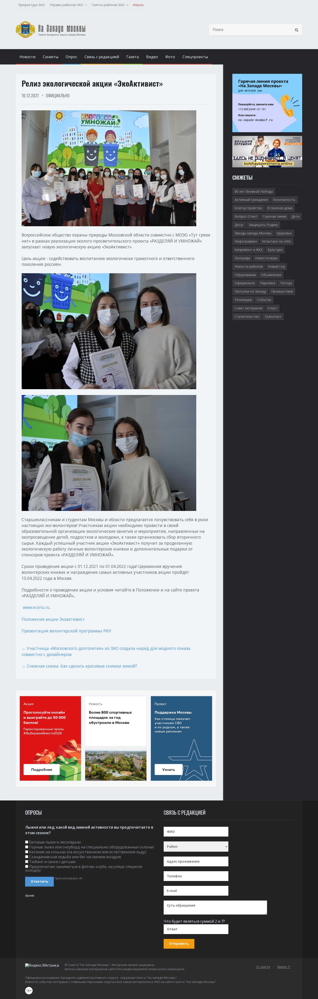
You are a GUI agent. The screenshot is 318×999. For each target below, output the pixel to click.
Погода (286, 283)
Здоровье (284, 233)
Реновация (243, 299)
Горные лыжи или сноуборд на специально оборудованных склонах (91, 847)
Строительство (247, 316)
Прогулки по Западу (250, 291)
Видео (152, 56)
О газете (263, 967)
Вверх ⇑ (284, 967)
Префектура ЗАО (31, 5)
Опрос (71, 56)
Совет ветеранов (248, 308)
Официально (58, 95)
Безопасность (284, 199)
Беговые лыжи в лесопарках (55, 842)
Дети (295, 216)
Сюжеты (50, 56)
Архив (29, 895)
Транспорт (272, 316)
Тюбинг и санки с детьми (52, 861)
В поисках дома (279, 208)
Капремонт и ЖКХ (249, 249)
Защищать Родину (263, 225)
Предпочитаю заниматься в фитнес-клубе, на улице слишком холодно (83, 868)
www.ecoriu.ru (36, 607)
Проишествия (282, 291)
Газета (132, 56)
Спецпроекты (195, 56)
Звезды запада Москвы (253, 233)
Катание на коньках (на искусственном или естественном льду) (87, 851)
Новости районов (249, 266)
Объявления (271, 275)
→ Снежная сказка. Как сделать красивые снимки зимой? (79, 666)
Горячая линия (274, 216)
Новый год (276, 266)
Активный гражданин (251, 199)
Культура (275, 249)
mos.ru (138, 5)
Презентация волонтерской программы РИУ (66, 631)
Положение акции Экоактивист (53, 619)
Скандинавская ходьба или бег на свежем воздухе (75, 856)
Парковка (267, 283)
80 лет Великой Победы (254, 191)
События (264, 299)
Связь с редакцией (102, 56)
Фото (170, 56)
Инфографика (246, 241)
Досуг (239, 225)
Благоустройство (248, 208)
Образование (245, 275)
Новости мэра (266, 258)
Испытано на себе (276, 241)
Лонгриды (242, 258)
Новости (27, 56)
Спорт (272, 308)
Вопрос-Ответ (246, 216)
